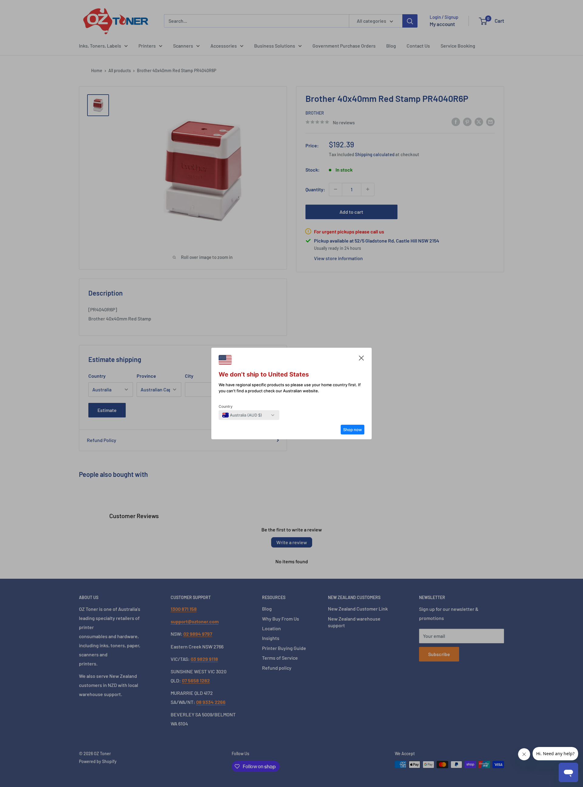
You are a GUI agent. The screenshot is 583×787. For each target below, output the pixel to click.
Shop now (352, 429)
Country (226, 406)
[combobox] (242, 415)
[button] (361, 359)
